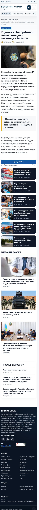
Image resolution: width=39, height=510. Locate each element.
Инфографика (5, 465)
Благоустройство (18, 13)
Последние (7, 13)
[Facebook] (34, 1)
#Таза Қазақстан (6, 1)
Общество (4, 473)
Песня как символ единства (14, 370)
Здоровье (4, 462)
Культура (23, 465)
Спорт (22, 478)
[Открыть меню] (34, 7)
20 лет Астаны (6, 457)
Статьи (3, 489)
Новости (22, 467)
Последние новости (26, 486)
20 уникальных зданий (27, 457)
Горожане (28, 13)
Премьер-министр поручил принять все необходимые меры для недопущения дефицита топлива (17, 346)
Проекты (22, 476)
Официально (24, 473)
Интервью (23, 462)
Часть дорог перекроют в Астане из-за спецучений (17, 313)
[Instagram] (28, 1)
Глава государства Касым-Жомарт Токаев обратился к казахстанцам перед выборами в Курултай (17, 379)
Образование (5, 470)
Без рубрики (13, 19)
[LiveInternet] (13, 444)
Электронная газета (26, 489)
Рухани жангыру (6, 478)
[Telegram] (31, 1)
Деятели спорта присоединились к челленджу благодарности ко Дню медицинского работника (18, 281)
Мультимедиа (6, 467)
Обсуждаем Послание (27, 470)
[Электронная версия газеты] (29, 7)
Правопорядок (6, 476)
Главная (4, 19)
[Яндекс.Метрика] (6, 445)
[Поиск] (34, 14)
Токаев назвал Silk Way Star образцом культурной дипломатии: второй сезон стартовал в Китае (18, 391)
